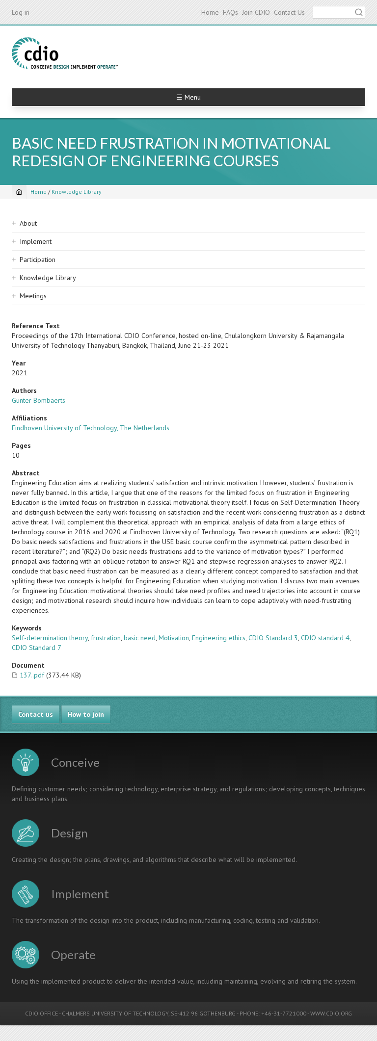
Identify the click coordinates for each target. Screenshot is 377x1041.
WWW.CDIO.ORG (331, 1013)
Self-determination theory (50, 637)
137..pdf (32, 675)
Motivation (174, 637)
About (28, 223)
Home (210, 12)
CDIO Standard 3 (273, 637)
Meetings (33, 295)
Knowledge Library (77, 191)
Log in (20, 12)
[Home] (65, 53)
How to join (86, 714)
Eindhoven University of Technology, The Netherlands (90, 427)
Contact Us (289, 12)
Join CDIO (256, 12)
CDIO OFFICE (41, 1013)
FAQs (230, 12)
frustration (106, 637)
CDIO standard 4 (325, 637)
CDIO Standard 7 (36, 647)
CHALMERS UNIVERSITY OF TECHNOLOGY (115, 1013)
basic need (140, 637)
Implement (36, 241)
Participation (37, 259)
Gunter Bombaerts (38, 400)
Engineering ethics (218, 637)
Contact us (35, 714)
